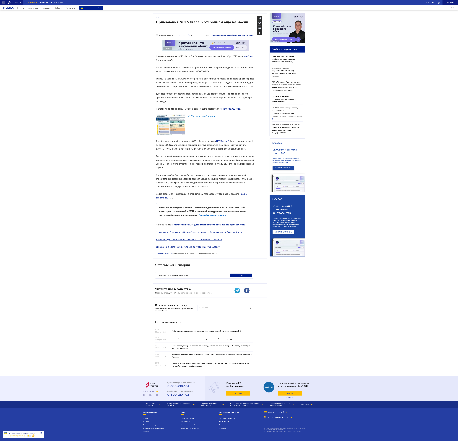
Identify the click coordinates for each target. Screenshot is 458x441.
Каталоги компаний (188, 425)
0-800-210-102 (178, 394)
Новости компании (187, 418)
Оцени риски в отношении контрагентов (282, 209)
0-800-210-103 (178, 386)
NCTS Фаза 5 (222, 141)
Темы (452, 8)
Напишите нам (224, 421)
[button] (3, 2)
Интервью (46, 8)
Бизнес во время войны (92, 8)
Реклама (146, 431)
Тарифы (238, 393)
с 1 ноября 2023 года (229, 109)
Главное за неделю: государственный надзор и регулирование (284, 99)
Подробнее (289, 397)
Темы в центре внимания (190, 428)
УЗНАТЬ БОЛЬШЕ (283, 168)
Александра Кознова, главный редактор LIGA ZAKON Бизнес (232, 35)
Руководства (185, 421)
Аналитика (33, 8)
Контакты (222, 428)
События (58, 8)
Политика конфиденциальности (154, 425)
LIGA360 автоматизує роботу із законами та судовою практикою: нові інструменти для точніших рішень (287, 113)
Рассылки (222, 425)
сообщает (249, 56)
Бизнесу (32, 3)
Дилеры (146, 421)
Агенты (145, 418)
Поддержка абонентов (227, 418)
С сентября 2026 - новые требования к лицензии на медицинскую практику (283, 59)
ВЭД (157, 17)
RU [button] (426, 3)
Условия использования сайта (153, 428)
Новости (20, 8)
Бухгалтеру (57, 3)
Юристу (44, 3)
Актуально (70, 8)
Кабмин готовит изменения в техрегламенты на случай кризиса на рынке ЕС (206, 331)
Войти (241, 275)
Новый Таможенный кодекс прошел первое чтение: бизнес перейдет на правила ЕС (209, 339)
